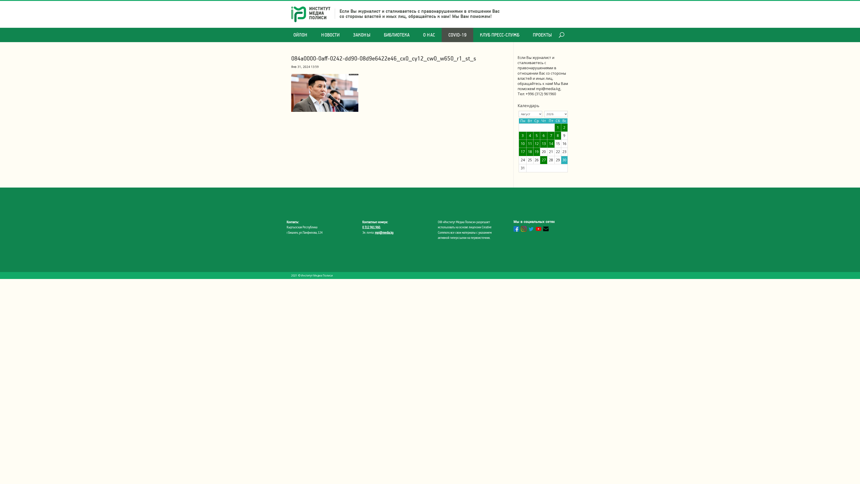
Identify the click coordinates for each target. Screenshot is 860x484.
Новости (330, 35)
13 (544, 143)
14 (551, 143)
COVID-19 (457, 35)
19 (537, 151)
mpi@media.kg (384, 232)
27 (544, 160)
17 (523, 151)
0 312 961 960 (371, 227)
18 (530, 151)
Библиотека (397, 35)
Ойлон (300, 35)
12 (537, 143)
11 (530, 143)
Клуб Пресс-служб (499, 35)
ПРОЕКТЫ (542, 35)
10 (523, 143)
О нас (429, 35)
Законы (361, 35)
